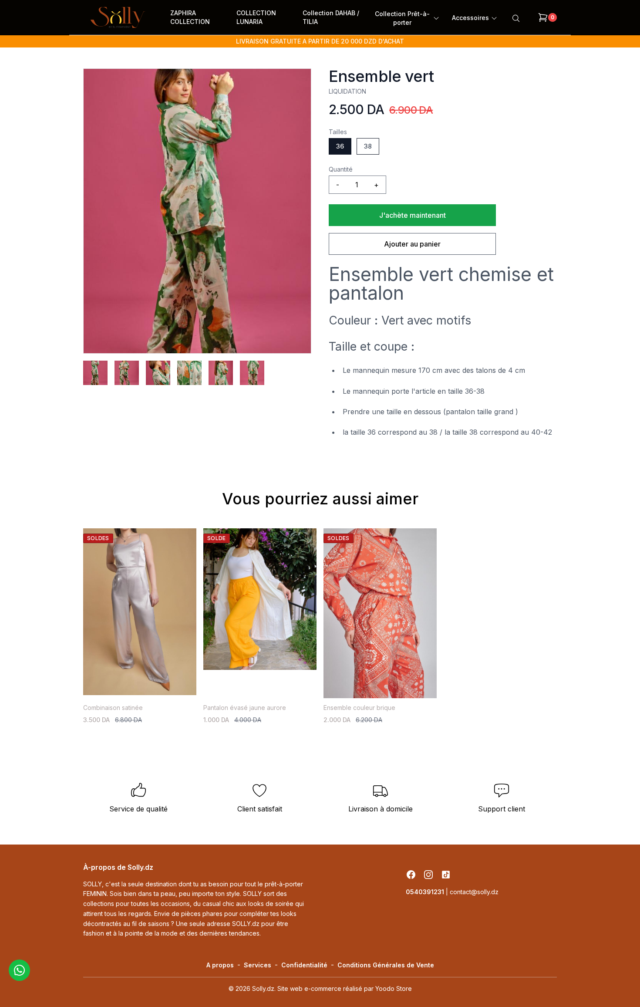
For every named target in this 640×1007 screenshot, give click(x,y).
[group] (197, 211)
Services (257, 965)
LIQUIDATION (347, 91)
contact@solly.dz (474, 891)
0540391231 (426, 891)
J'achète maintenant (412, 215)
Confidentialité (304, 965)
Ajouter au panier (412, 244)
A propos (220, 965)
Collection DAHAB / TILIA (331, 17)
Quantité (341, 169)
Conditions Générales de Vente (385, 965)
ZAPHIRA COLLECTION (190, 17)
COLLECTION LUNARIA (256, 17)
